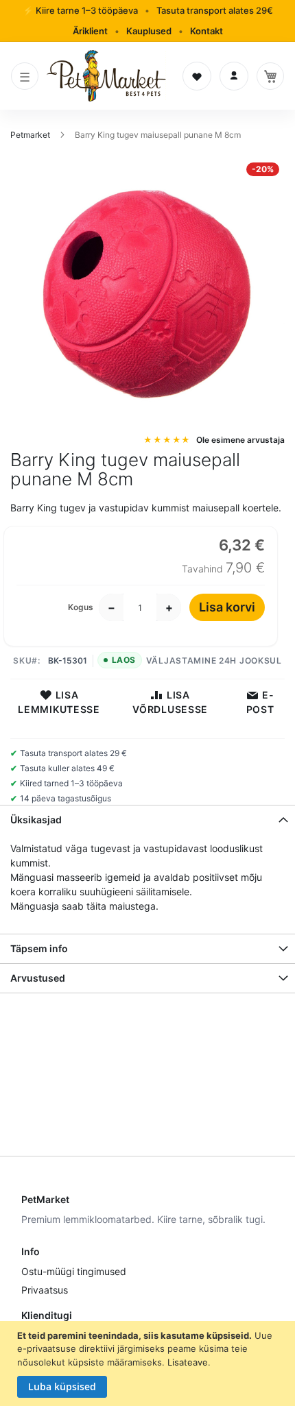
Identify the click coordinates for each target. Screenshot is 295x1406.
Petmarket (31, 135)
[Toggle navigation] (24, 76)
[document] (149, 1363)
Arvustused (37, 978)
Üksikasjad (36, 819)
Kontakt (206, 30)
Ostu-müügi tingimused (73, 1271)
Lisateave (187, 1362)
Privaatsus (44, 1290)
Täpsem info (39, 948)
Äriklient (90, 30)
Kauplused (149, 30)
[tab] (147, 819)
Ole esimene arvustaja (240, 440)
